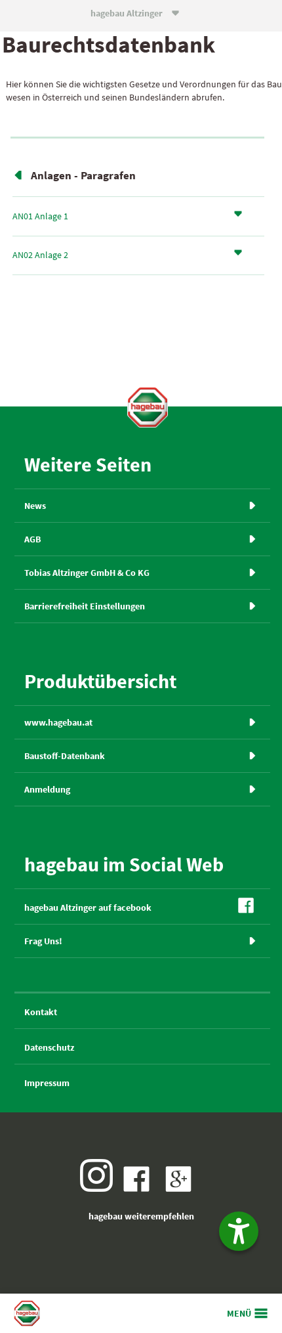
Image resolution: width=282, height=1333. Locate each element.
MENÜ (239, 1313)
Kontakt (40, 1012)
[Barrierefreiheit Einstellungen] (238, 1231)
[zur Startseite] (147, 407)
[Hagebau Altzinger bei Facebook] (139, 1188)
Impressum (47, 1083)
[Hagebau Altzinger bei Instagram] (99, 1188)
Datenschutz (49, 1047)
